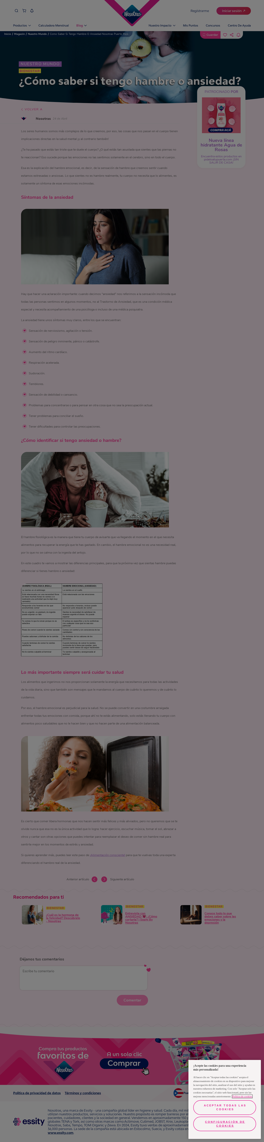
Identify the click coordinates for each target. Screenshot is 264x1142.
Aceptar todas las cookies (225, 1107)
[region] (224, 1099)
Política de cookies (242, 1096)
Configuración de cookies (225, 1123)
